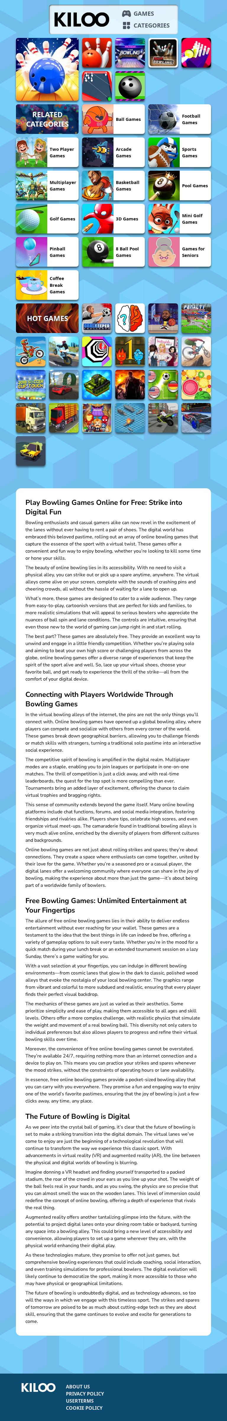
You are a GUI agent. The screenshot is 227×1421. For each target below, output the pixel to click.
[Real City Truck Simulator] (31, 418)
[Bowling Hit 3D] (47, 69)
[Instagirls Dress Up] (163, 351)
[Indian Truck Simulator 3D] (64, 418)
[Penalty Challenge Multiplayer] (196, 318)
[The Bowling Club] (130, 53)
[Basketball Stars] (163, 318)
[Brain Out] (130, 318)
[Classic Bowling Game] (163, 53)
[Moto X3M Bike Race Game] (31, 351)
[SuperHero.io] (97, 418)
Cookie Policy (84, 1408)
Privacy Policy (85, 1393)
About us (78, 1386)
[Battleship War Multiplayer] (130, 418)
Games (144, 13)
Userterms (80, 1401)
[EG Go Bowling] (97, 53)
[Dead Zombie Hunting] (130, 384)
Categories (152, 25)
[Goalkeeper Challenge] (97, 318)
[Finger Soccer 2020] (163, 384)
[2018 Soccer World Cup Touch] (31, 384)
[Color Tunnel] (97, 351)
